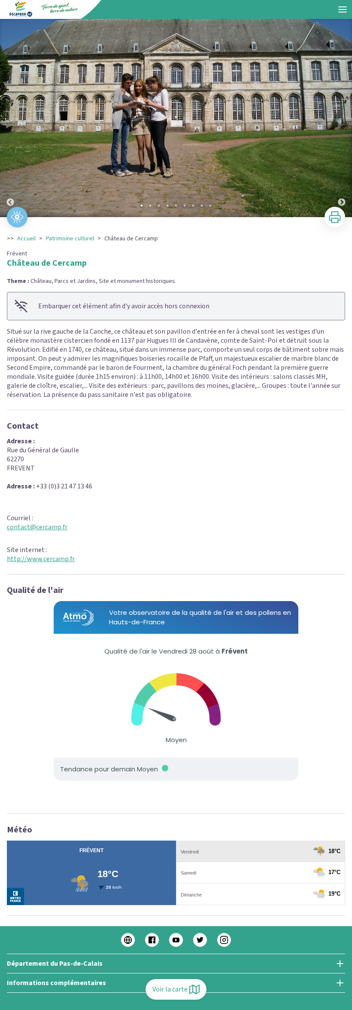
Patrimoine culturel (70, 238)
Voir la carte (170, 989)
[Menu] (342, 9)
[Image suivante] (341, 118)
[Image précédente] (10, 118)
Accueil (26, 238)
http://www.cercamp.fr (41, 559)
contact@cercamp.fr (37, 527)
